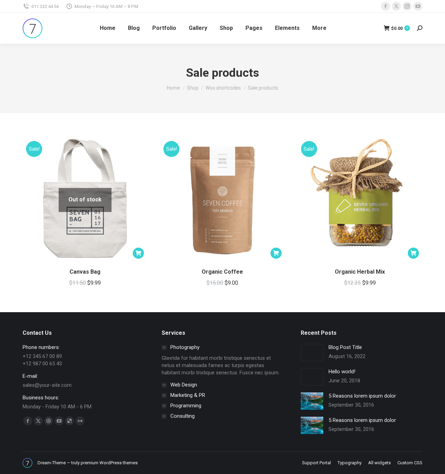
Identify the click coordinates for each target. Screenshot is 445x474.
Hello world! (342, 371)
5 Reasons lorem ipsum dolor (362, 396)
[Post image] (312, 352)
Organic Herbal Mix (360, 271)
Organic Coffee (222, 271)
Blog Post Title (345, 347)
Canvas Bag (85, 271)
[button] (276, 253)
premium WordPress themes (109, 462)
